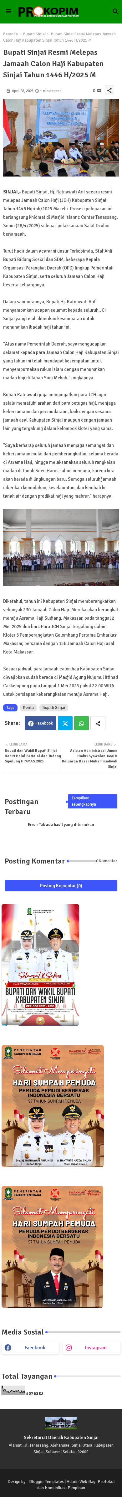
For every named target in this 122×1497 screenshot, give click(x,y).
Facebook (44, 723)
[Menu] (8, 11)
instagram (96, 1348)
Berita (28, 707)
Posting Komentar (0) (61, 886)
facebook (35, 1348)
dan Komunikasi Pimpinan (61, 1487)
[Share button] (97, 723)
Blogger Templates (46, 1481)
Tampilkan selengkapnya (84, 801)
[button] (115, 11)
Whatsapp (81, 723)
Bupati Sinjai (34, 34)
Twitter (65, 723)
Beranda (10, 34)
